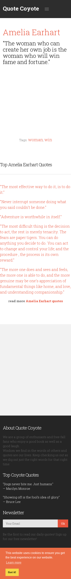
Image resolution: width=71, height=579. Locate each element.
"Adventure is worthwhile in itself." (31, 216)
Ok (63, 523)
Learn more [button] (13, 562)
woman (35, 139)
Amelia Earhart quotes (44, 301)
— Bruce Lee (12, 502)
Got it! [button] (12, 572)
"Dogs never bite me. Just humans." (28, 484)
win (48, 139)
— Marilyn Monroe (16, 489)
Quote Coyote (21, 8)
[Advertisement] (35, 94)
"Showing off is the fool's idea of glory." (31, 497)
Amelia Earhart (31, 32)
